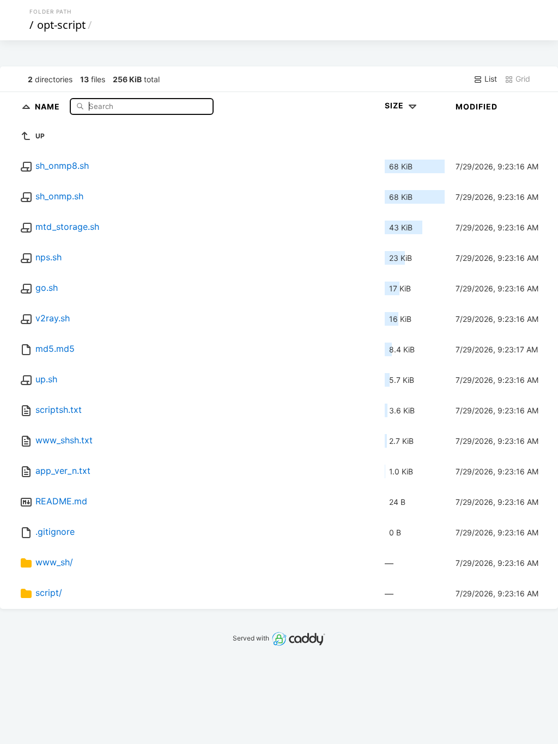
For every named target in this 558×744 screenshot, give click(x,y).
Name (48, 106)
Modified (477, 106)
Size (395, 105)
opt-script (61, 24)
